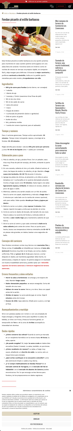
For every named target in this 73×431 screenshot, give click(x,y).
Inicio (6, 13)
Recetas (12, 13)
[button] (70, 391)
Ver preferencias (36, 424)
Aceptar (37, 414)
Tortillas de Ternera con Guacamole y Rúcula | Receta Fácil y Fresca (61, 108)
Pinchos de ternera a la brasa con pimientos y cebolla (62, 229)
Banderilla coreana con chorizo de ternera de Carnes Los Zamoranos (62, 188)
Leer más (57, 47)
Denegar (37, 419)
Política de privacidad (39, 428)
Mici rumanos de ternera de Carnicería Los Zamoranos (61, 24)
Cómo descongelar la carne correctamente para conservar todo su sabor (62, 148)
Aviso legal (49, 428)
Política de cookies (26, 428)
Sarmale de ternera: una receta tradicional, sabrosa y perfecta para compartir (62, 66)
